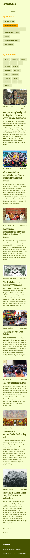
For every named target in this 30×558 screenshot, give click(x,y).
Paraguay (7, 82)
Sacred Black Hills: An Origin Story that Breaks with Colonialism (14, 495)
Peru (14, 82)
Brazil (6, 63)
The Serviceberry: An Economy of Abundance (12, 283)
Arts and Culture (9, 21)
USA (20, 82)
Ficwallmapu (7, 169)
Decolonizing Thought (11, 25)
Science (7, 36)
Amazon (7, 59)
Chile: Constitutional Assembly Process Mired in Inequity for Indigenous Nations (13, 176)
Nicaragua (15, 74)
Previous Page (7, 529)
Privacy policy (21, 553)
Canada (14, 63)
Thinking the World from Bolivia (13, 333)
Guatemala (8, 70)
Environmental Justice (11, 29)
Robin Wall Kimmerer (9, 279)
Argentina (15, 59)
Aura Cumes (7, 109)
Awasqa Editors (8, 428)
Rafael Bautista (8, 328)
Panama (15, 78)
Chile (20, 63)
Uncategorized (9, 44)
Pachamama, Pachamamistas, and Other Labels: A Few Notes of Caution (14, 233)
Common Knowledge (14, 549)
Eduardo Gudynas (8, 225)
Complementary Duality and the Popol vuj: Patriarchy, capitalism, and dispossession (14, 115)
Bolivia (23, 59)
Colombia (7, 67)
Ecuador (15, 67)
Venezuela (7, 85)
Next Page (6, 532)
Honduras (16, 70)
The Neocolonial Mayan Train (14, 382)
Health (22, 29)
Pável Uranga (7, 379)
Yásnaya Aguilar (8, 107)
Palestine (7, 78)
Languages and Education (12, 33)
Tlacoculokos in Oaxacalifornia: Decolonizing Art (14, 434)
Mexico (6, 74)
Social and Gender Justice (12, 40)
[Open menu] (4, 10)
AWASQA (9, 4)
